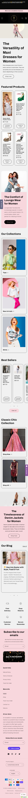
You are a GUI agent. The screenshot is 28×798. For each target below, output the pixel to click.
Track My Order (7, 683)
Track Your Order (8, 700)
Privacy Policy (7, 679)
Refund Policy (7, 672)
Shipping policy (18, 790)
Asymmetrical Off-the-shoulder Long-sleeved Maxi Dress (6, 379)
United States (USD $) (13, 764)
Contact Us (6, 704)
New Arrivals (7, 311)
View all (14, 410)
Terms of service (9, 793)
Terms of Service (7, 675)
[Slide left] (10, 406)
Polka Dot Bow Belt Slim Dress (17, 377)
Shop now (8, 76)
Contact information (19, 793)
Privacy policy (21, 788)
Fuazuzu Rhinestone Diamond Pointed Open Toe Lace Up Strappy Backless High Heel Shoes (20, 149)
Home (4, 693)
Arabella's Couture (11, 788)
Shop (4, 697)
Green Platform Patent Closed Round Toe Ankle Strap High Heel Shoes (20, 107)
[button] (2, 18)
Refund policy (10, 790)
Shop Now (10, 222)
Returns (5, 708)
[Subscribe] (23, 646)
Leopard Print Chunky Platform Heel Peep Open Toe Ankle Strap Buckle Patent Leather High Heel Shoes (7, 149)
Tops (5, 272)
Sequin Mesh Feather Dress (7, 119)
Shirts (5, 350)
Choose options (7, 126)
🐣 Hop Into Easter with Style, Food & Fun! (14, 568)
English (13, 773)
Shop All (6, 485)
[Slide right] (17, 406)
